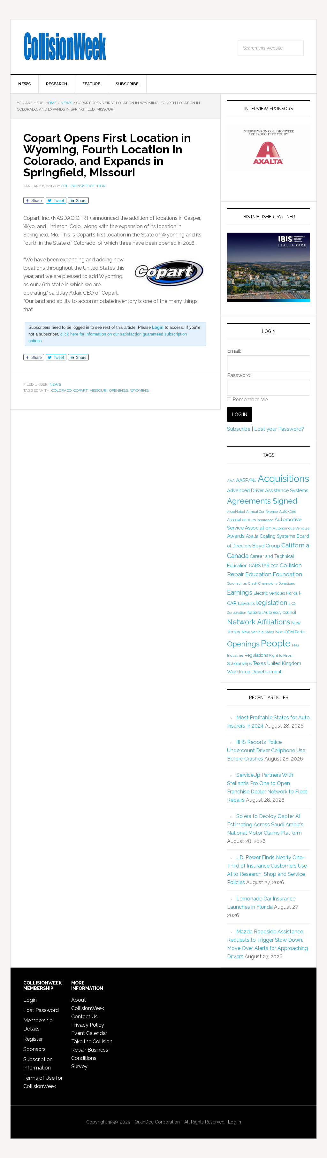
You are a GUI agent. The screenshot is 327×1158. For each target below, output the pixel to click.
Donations (286, 583)
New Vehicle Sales (258, 632)
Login (30, 1000)
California (295, 545)
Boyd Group (266, 546)
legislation (271, 602)
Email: (234, 351)
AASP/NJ (246, 480)
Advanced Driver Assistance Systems (267, 490)
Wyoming (139, 390)
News (55, 384)
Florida (292, 593)
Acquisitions (283, 478)
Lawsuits (246, 603)
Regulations (256, 655)
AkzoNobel (236, 511)
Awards (236, 536)
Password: (239, 375)
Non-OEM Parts (289, 631)
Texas (259, 663)
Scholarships (239, 663)
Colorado (61, 390)
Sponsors (34, 1049)
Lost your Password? (279, 429)
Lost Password (41, 1010)
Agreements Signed (262, 501)
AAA (231, 480)
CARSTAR (259, 565)
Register (33, 1039)
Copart (80, 390)
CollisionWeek (64, 46)
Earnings (239, 592)
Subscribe (238, 429)
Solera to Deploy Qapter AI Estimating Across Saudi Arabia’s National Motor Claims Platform (265, 824)
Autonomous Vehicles (291, 528)
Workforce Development (254, 671)
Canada (237, 556)
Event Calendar (89, 1033)
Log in (234, 1121)
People (276, 643)
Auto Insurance (260, 520)
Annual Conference (262, 512)
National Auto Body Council (271, 612)
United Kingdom (284, 663)
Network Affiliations (258, 622)
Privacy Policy (87, 1025)
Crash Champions (262, 584)
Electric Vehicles (269, 593)
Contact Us (84, 1017)
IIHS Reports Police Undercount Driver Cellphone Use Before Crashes (266, 750)
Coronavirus (237, 583)
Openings (118, 390)
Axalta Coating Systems (270, 536)
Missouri (98, 390)
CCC (274, 565)
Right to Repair (281, 655)
